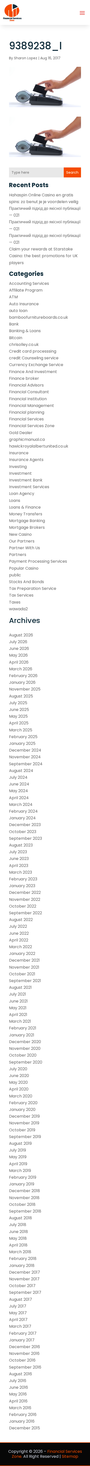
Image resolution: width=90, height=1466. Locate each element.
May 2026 (18, 655)
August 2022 (21, 920)
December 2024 (25, 750)
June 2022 (19, 933)
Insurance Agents (26, 460)
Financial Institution (28, 399)
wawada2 (18, 609)
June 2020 (19, 1076)
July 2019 (17, 1150)
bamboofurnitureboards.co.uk (38, 317)
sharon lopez (25, 58)
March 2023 (20, 872)
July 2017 (17, 1306)
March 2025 (20, 730)
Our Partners (21, 541)
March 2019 (20, 1170)
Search (72, 172)
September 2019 (25, 1137)
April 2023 (18, 865)
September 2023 (25, 838)
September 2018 (25, 1211)
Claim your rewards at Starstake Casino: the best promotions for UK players (43, 255)
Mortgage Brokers (27, 527)
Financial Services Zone (31, 426)
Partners (17, 554)
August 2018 (20, 1218)
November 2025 (24, 689)
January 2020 (22, 1109)
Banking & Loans (25, 331)
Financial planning (26, 412)
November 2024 (25, 757)
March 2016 (20, 1408)
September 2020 (25, 1062)
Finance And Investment (33, 372)
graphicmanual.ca (27, 439)
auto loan (18, 310)
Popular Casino (23, 568)
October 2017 (22, 1286)
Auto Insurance (24, 304)
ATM (13, 297)
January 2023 (22, 886)
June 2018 (18, 1232)
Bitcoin (15, 338)
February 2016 (22, 1414)
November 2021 (24, 967)
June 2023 (19, 858)
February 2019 (22, 1177)
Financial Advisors (26, 385)
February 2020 (23, 1103)
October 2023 (22, 832)
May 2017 (18, 1313)
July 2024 (18, 777)
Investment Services (29, 487)
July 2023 (18, 852)
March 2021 (20, 1021)
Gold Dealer (20, 433)
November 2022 (24, 899)
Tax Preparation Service (32, 588)
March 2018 (20, 1252)
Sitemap (70, 1456)
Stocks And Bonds (26, 582)
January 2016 (21, 1421)
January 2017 (21, 1340)
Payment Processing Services (38, 561)
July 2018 (17, 1225)
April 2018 (18, 1245)
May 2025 (18, 716)
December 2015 (24, 1428)
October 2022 (22, 906)
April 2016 (18, 1401)
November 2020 (24, 1048)
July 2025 (18, 703)
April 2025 (18, 723)
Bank (14, 324)
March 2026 (20, 669)
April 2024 (19, 798)
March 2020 (20, 1096)
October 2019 (22, 1130)
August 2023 (21, 845)
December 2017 (24, 1272)
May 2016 (18, 1394)
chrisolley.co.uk (24, 344)
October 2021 (22, 974)
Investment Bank (25, 480)
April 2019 (18, 1164)
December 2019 (24, 1116)
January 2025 (22, 743)
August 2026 (21, 635)
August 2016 (20, 1374)
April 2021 (18, 1014)
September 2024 (25, 764)
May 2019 (17, 1157)
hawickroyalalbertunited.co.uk (38, 446)
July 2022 (18, 926)
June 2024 (19, 784)
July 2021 (17, 994)
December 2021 (24, 960)
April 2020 (18, 1089)
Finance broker (24, 378)
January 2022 (22, 953)
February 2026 (23, 676)
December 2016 (24, 1347)
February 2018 (22, 1258)
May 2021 (17, 1008)
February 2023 (23, 879)
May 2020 (18, 1082)
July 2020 (18, 1069)
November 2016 (24, 1353)
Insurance (18, 453)
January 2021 (21, 1035)
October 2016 (22, 1360)
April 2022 (18, 940)
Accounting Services (29, 283)
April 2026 (18, 662)
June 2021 (18, 1001)
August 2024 (21, 770)
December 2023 (25, 825)
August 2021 (20, 987)
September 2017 (25, 1292)
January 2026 (22, 682)
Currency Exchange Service (36, 365)
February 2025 (23, 737)
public (15, 575)
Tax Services (21, 595)
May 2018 (18, 1238)
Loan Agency (21, 493)
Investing (18, 466)
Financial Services (26, 419)
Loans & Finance (25, 507)
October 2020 (22, 1055)
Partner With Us (24, 548)
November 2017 (24, 1279)
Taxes (14, 602)
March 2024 (20, 804)
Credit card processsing (32, 351)
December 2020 (25, 1042)
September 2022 (25, 913)
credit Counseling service (33, 358)
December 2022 (25, 892)
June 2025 (19, 709)
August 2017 (20, 1299)
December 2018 (24, 1191)
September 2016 (25, 1367)
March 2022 (20, 947)
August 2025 (21, 696)
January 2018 (21, 1265)
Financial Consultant (29, 392)
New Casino (20, 534)
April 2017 (18, 1319)
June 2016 (18, 1387)
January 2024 (22, 818)
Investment (20, 473)
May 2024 (18, 791)
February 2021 (22, 1028)
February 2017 (22, 1333)
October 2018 (22, 1204)
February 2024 (23, 811)
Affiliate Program (25, 290)
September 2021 (25, 981)
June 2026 (19, 648)
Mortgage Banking (27, 521)
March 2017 (20, 1326)
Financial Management (31, 405)
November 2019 (24, 1123)
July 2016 (17, 1381)
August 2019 (20, 1143)
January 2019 (21, 1184)
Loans (14, 500)
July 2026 (18, 642)
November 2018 (24, 1198)
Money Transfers (25, 514)
